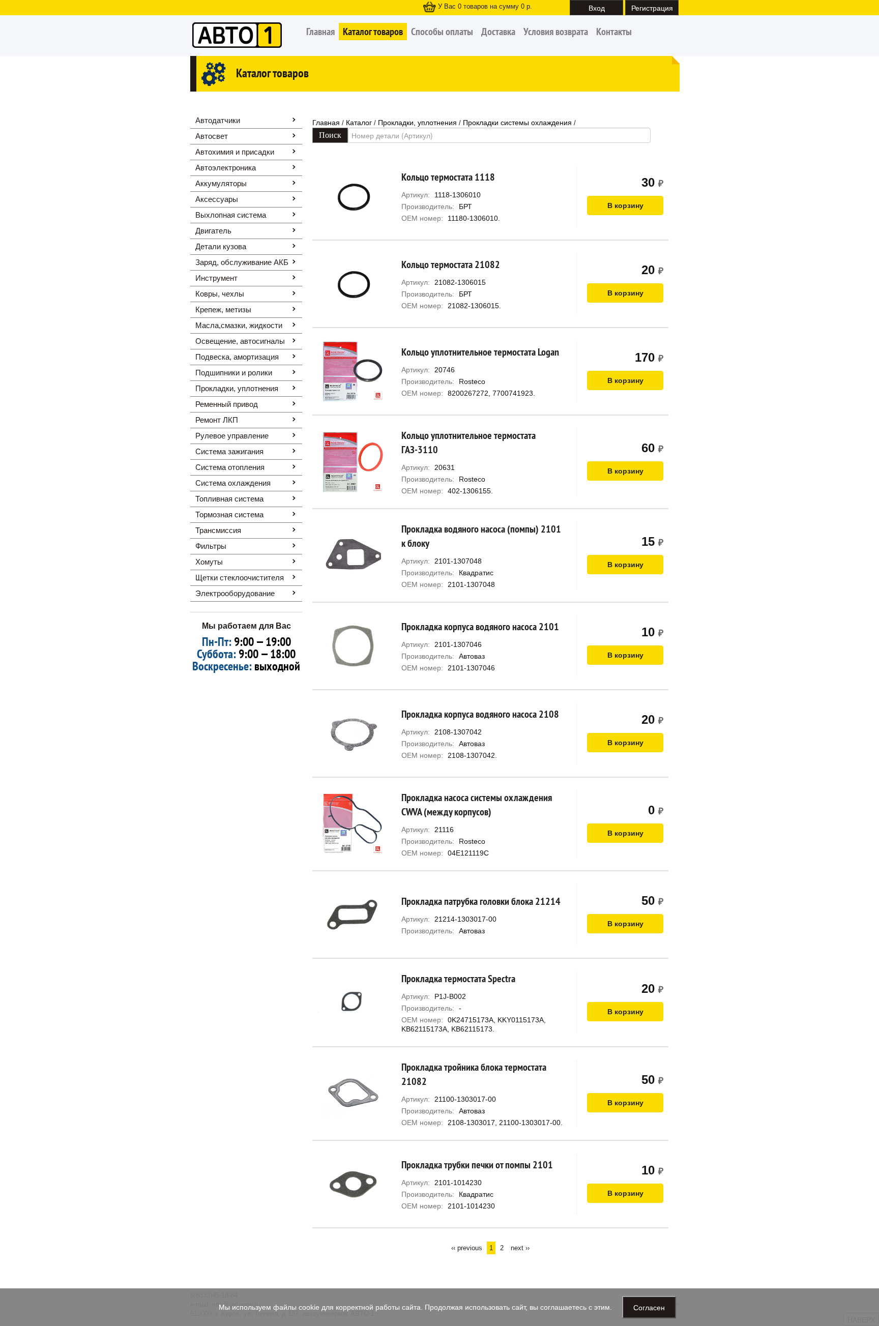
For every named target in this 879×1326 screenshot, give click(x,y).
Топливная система (229, 498)
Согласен (649, 1307)
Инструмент (216, 278)
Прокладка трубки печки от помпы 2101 (477, 1164)
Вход (597, 8)
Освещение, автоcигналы (240, 341)
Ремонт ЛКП (216, 420)
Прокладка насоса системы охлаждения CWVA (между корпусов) (476, 804)
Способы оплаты (442, 31)
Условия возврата (555, 31)
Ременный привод (226, 404)
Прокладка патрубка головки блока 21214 (481, 901)
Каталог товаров (373, 31)
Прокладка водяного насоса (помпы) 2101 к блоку (481, 536)
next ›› (520, 1248)
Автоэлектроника (225, 167)
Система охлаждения (233, 483)
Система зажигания (229, 451)
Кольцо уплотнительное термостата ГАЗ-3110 (468, 442)
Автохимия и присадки (234, 152)
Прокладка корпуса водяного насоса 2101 (480, 626)
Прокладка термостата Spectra (458, 978)
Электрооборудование (235, 593)
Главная (320, 31)
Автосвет (211, 136)
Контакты (614, 31)
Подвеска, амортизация (237, 356)
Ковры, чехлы (219, 293)
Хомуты (209, 561)
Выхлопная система (230, 215)
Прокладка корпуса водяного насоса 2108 (480, 714)
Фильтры (210, 546)
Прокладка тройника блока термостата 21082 (473, 1074)
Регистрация (652, 8)
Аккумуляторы (221, 183)
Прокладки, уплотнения (236, 388)
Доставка (498, 31)
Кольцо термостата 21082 (450, 264)
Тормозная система (229, 514)
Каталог (359, 123)
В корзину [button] (625, 205)
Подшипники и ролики (233, 372)
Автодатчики (217, 120)
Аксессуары (216, 199)
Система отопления (230, 467)
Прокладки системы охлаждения (517, 123)
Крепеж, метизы (223, 309)
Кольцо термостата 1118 (448, 177)
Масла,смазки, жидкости (238, 325)
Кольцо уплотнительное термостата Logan (480, 352)
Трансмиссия (218, 530)
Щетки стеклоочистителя (239, 577)
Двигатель (213, 230)
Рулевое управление (232, 435)
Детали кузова (220, 246)
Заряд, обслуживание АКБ (241, 262)
